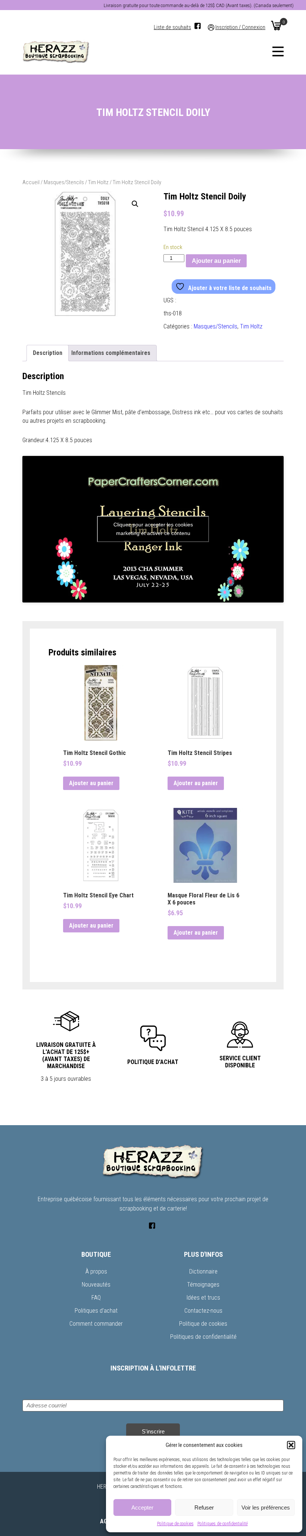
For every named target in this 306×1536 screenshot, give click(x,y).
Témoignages (203, 1284)
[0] (276, 25)
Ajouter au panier (216, 261)
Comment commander (96, 1323)
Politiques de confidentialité (222, 1523)
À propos (96, 1271)
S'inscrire (153, 1431)
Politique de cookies (175, 1523)
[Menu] (278, 51)
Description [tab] (47, 352)
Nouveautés (96, 1284)
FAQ (96, 1297)
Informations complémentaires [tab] (110, 352)
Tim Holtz (98, 182)
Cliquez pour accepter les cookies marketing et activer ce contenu (153, 529)
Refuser (204, 1507)
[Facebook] (197, 26)
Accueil (31, 182)
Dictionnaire (203, 1271)
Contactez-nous (203, 1310)
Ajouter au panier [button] (91, 783)
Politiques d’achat (96, 1310)
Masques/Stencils (64, 182)
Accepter (142, 1507)
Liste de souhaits (172, 27)
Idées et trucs (203, 1297)
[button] (291, 1445)
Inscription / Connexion (240, 27)
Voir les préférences (265, 1507)
